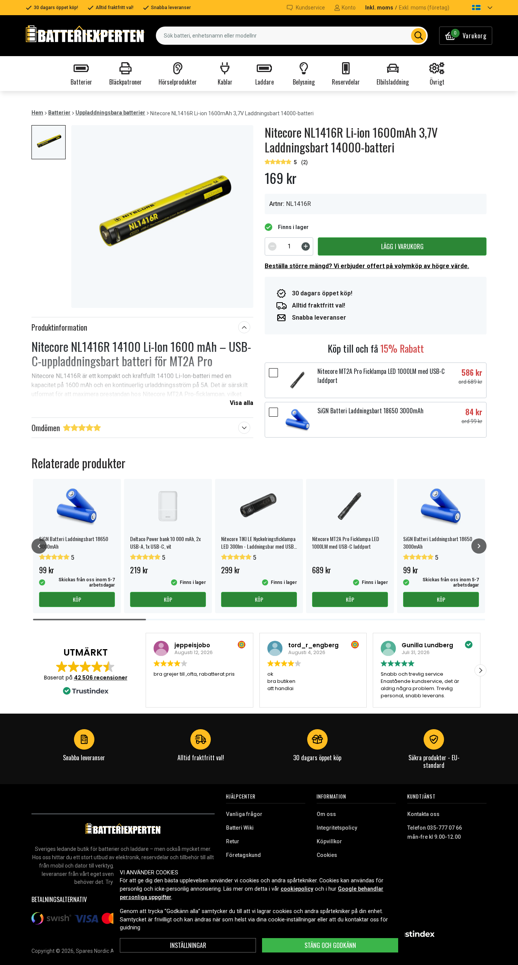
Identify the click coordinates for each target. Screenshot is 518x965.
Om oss (326, 814)
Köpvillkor (329, 841)
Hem (37, 113)
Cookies (327, 855)
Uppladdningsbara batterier (110, 113)
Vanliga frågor (244, 814)
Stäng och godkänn (330, 945)
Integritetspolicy (337, 828)
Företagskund (243, 855)
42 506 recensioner (100, 677)
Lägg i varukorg (402, 246)
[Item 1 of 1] (162, 217)
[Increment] (305, 246)
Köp (77, 599)
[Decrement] (272, 246)
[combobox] (292, 36)
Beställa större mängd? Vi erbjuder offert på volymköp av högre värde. (367, 266)
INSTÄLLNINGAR (188, 945)
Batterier (59, 113)
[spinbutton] (288, 246)
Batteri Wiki (240, 828)
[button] (475, 7)
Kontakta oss (423, 814)
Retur (232, 841)
